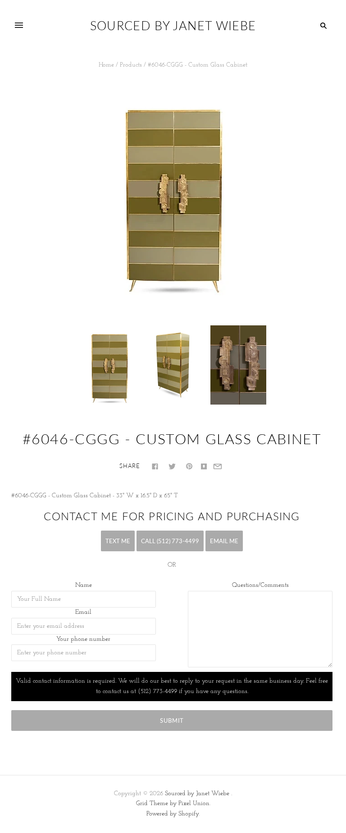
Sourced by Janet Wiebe (197, 793)
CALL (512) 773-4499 (170, 541)
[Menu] (19, 26)
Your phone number (83, 639)
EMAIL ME (224, 541)
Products (131, 65)
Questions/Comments (260, 585)
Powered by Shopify (172, 813)
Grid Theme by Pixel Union (172, 803)
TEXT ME (117, 541)
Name (83, 585)
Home (106, 65)
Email (83, 612)
